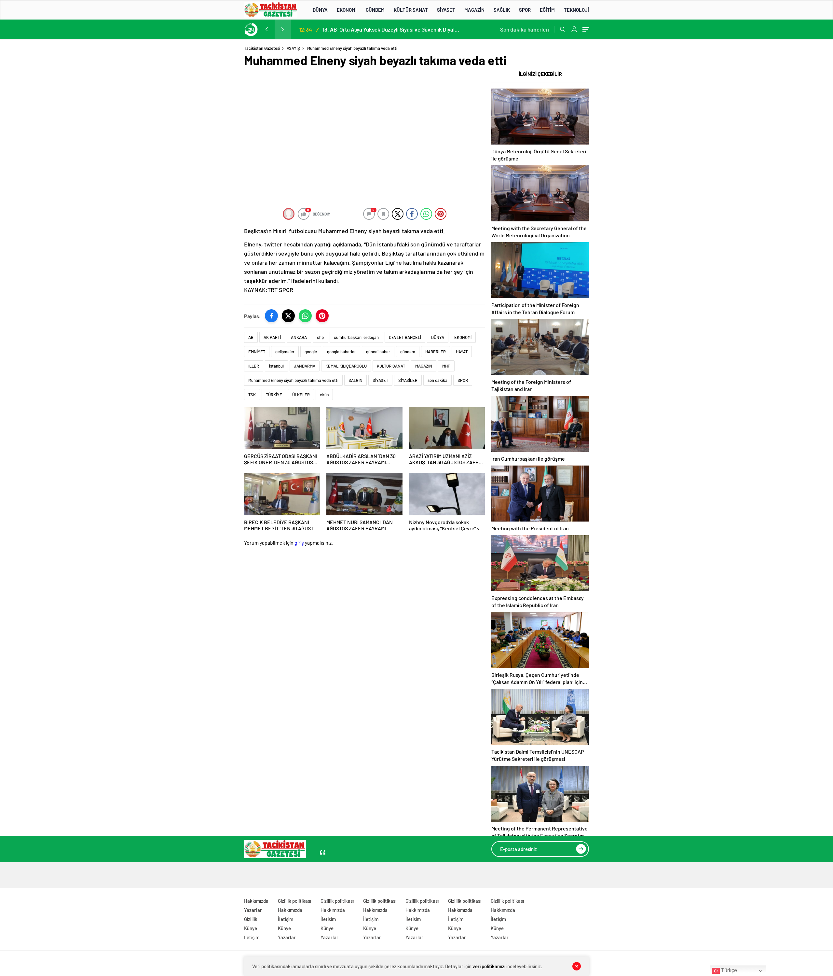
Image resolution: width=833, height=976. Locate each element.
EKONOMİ (347, 10)
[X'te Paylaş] (288, 315)
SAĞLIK (502, 10)
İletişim (251, 937)
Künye (250, 928)
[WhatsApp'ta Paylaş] (305, 315)
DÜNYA (320, 10)
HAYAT (462, 351)
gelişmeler (284, 351)
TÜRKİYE (274, 394)
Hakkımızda (256, 901)
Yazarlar (253, 910)
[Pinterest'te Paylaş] (322, 315)
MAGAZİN (474, 10)
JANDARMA (304, 366)
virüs (324, 394)
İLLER (253, 366)
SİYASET (446, 10)
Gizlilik (250, 919)
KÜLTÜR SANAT (411, 10)
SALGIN (355, 380)
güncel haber (378, 351)
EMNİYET (256, 351)
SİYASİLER (407, 380)
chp (320, 337)
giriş (299, 542)
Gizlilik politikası (294, 901)
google (311, 351)
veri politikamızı (488, 966)
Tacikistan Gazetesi (262, 48)
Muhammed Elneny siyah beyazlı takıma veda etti (293, 380)
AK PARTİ (272, 337)
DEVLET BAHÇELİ (405, 337)
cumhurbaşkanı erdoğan (356, 337)
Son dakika (524, 29)
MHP (446, 366)
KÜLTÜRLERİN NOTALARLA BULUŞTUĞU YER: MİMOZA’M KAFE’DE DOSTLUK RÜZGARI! (390, 29)
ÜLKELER (301, 394)
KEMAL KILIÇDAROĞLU (346, 366)
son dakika (437, 380)
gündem (407, 351)
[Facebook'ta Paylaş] (271, 315)
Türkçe (728, 970)
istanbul (276, 366)
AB (250, 337)
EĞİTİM (547, 10)
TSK (252, 394)
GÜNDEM (375, 10)
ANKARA (299, 337)
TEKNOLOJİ (576, 10)
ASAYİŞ (293, 48)
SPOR (525, 10)
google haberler (341, 351)
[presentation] (266, 29)
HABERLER (435, 351)
